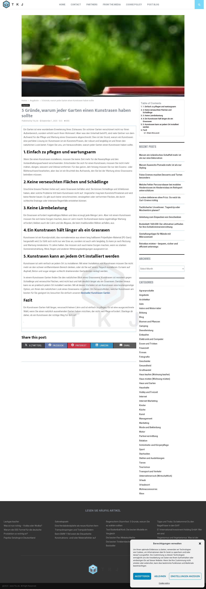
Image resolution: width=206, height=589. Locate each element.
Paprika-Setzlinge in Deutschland (19, 538)
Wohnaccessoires (148, 489)
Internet (143, 396)
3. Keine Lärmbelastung (153, 115)
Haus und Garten (147, 383)
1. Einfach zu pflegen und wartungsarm (159, 106)
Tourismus (144, 467)
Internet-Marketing (148, 401)
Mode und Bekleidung (150, 427)
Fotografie (144, 357)
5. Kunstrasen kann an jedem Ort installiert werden (161, 125)
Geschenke (144, 361)
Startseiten (144, 454)
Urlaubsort (144, 485)
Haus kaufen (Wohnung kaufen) (154, 374)
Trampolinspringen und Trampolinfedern (74, 530)
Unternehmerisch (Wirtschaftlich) (155, 476)
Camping (143, 326)
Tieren (142, 463)
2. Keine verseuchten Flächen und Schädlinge (157, 111)
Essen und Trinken (148, 343)
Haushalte (144, 387)
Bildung (143, 312)
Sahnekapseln (61, 521)
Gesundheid (145, 365)
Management (145, 418)
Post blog (153, 4)
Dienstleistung (146, 330)
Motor (142, 432)
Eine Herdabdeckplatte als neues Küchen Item (76, 525)
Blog (141, 317)
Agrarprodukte (146, 290)
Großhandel (145, 370)
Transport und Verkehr (150, 471)
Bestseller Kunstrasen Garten (95, 293)
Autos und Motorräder (150, 308)
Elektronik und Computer (151, 339)
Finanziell (144, 348)
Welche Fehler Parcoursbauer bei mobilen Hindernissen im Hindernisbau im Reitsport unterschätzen (160, 187)
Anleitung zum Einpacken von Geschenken (160, 217)
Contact (76, 4)
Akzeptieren (142, 576)
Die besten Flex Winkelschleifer (120, 537)
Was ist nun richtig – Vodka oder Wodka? (23, 525)
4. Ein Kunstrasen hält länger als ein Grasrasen (158, 120)
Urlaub (142, 480)
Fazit (145, 130)
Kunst (142, 414)
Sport (142, 449)
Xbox (141, 493)
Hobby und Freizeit (148, 392)
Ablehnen (160, 576)
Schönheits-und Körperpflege (154, 445)
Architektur (144, 299)
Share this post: (153, 133)
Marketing (144, 423)
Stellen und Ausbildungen (151, 458)
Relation (143, 440)
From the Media (112, 4)
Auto (141, 304)
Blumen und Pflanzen (149, 321)
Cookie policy (164, 583)
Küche (142, 409)
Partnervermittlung (148, 436)
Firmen (142, 352)
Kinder (142, 405)
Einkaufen (144, 335)
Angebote (25, 105)
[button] (199, 543)
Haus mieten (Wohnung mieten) (154, 379)
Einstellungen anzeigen (185, 576)
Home (62, 4)
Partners (91, 4)
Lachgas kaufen (11, 521)
